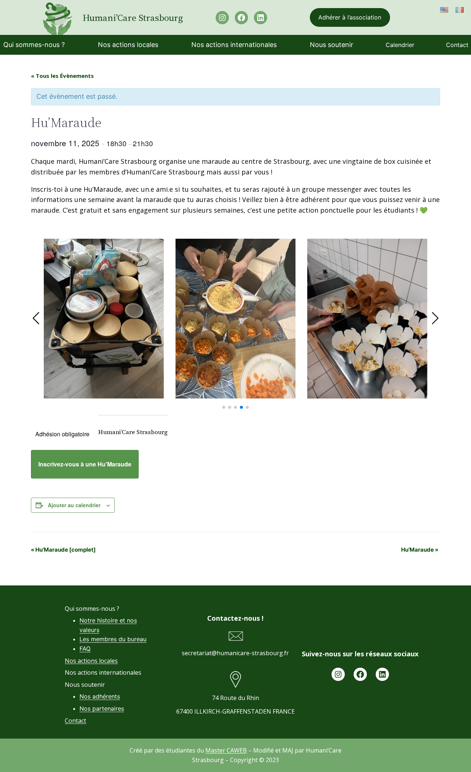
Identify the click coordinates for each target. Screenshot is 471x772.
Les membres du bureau (112, 639)
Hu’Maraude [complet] (63, 549)
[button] (223, 407)
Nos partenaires (101, 708)
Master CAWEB (226, 750)
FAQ (85, 648)
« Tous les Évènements (62, 75)
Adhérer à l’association (349, 17)
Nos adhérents (99, 696)
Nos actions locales (91, 661)
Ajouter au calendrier (74, 505)
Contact (75, 721)
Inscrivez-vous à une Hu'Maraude (84, 464)
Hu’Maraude (419, 549)
